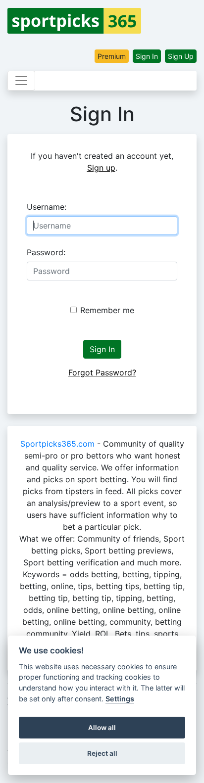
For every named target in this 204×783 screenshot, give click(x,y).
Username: (46, 207)
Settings (119, 698)
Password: (46, 252)
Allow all (102, 728)
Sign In (147, 56)
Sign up (101, 168)
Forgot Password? (102, 372)
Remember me (107, 310)
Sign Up (181, 56)
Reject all (102, 753)
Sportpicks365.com (57, 444)
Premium (112, 56)
